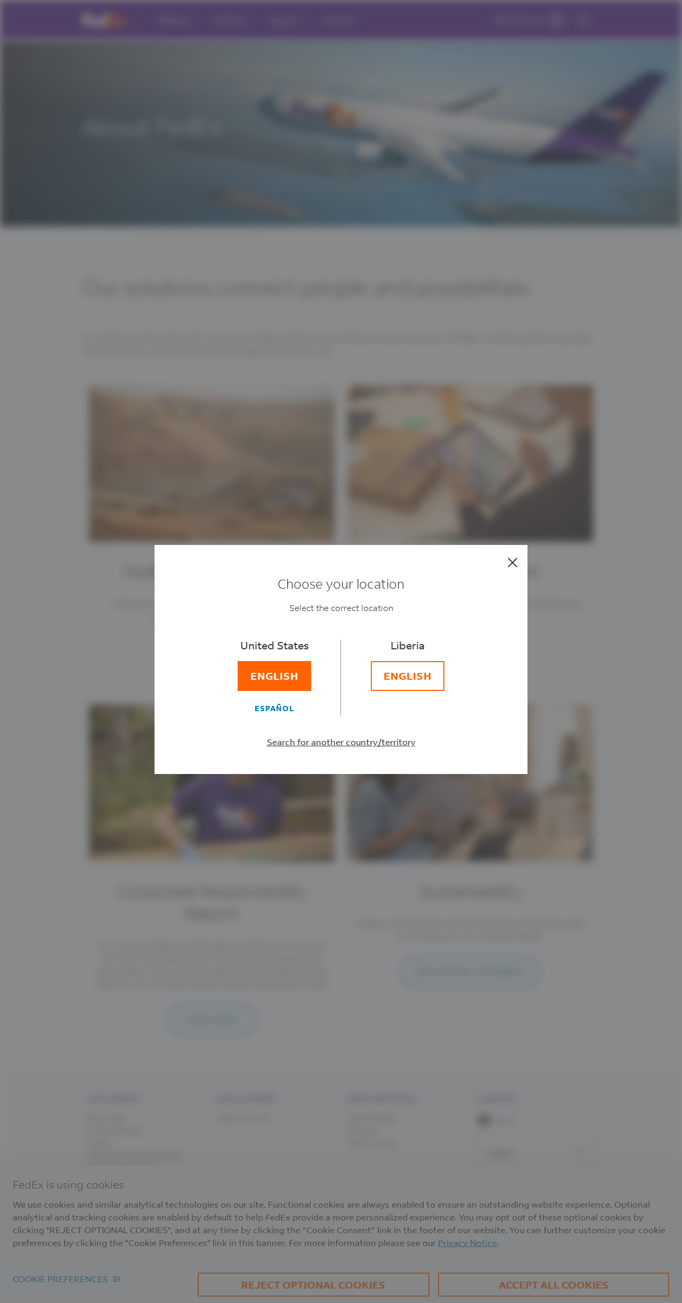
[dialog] (341, 651)
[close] (512, 562)
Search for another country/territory (341, 741)
